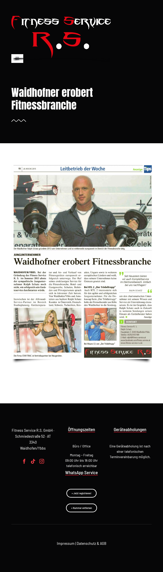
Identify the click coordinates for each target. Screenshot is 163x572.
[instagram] (41, 461)
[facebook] (24, 461)
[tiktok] (33, 461)
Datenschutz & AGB (91, 543)
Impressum (66, 543)
